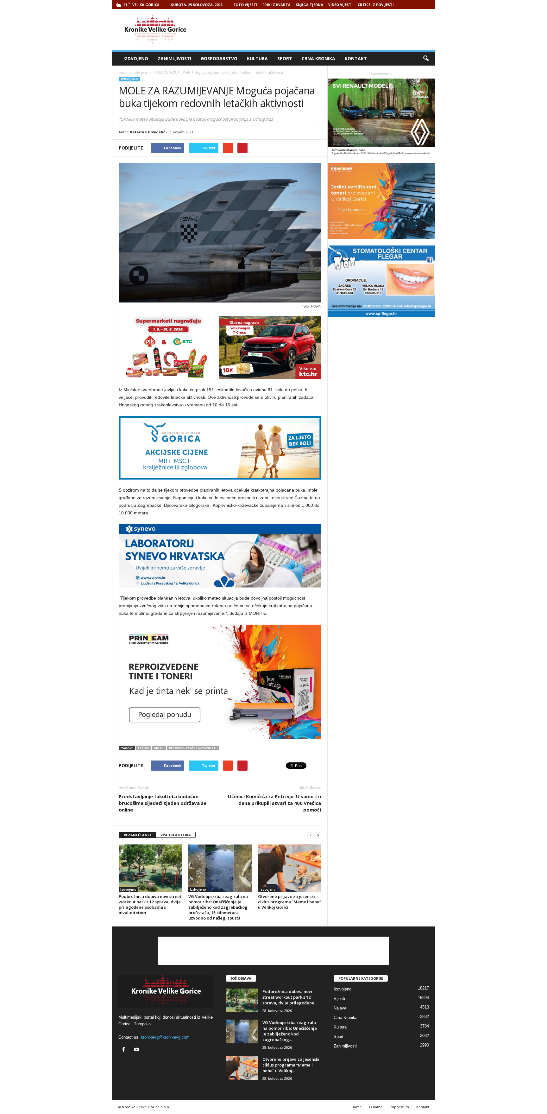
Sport (284, 58)
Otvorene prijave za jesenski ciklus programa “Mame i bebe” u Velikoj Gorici (289, 902)
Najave (340, 1008)
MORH (159, 748)
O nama (375, 1106)
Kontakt (356, 58)
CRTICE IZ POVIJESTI (376, 4)
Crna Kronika (318, 58)
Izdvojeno (135, 58)
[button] (426, 59)
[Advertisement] (320, 30)
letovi (143, 748)
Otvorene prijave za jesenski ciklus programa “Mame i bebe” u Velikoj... (290, 1064)
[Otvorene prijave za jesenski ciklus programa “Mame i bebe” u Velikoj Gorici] (289, 868)
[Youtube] (137, 1050)
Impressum (399, 1106)
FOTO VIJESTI (245, 4)
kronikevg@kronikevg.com (165, 1037)
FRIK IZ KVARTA (276, 4)
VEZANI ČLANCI (137, 834)
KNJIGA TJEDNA (309, 4)
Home (123, 72)
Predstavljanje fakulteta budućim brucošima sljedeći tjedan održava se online (162, 803)
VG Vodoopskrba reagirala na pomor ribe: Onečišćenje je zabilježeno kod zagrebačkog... (289, 1031)
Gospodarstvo (219, 58)
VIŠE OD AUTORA (175, 834)
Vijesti (339, 998)
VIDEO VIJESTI (340, 4)
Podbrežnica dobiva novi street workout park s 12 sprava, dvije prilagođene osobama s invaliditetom (150, 904)
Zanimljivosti (174, 58)
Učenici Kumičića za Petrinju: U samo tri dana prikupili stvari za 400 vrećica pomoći (274, 803)
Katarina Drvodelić (147, 132)
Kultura (257, 58)
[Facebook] (124, 1050)
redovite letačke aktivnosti (193, 748)
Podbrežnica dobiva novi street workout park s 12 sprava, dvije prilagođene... (289, 997)
